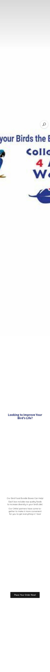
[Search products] (44, 124)
